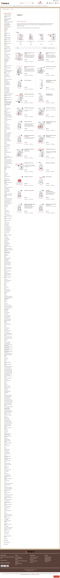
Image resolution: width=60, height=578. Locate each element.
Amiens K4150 (6, 51)
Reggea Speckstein (7, 391)
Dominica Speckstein (7, 132)
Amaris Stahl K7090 (7, 50)
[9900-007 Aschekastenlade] (19, 194)
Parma (5, 340)
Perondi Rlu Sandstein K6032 (8, 355)
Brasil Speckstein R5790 (8, 93)
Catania (5, 118)
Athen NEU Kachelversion (6, 60)
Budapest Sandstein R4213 (7, 95)
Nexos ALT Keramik (7, 305)
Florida (5, 149)
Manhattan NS (6, 259)
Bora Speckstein (7, 89)
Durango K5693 (7, 135)
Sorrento (5, 465)
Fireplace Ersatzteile (7, 13)
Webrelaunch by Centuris (30, 570)
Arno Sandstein (6, 56)
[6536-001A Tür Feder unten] (41, 37)
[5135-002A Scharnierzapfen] (19, 97)
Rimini (5, 393)
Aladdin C (6, 29)
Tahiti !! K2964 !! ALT (7, 469)
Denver (5, 130)
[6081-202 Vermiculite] (19, 125)
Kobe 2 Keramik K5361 (8, 198)
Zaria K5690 (6, 526)
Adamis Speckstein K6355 (7, 16)
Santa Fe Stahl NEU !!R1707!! (7, 436)
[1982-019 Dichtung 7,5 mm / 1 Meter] (19, 70)
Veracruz (5, 513)
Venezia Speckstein (7, 510)
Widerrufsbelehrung (18, 563)
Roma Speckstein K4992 (8, 406)
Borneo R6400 (6, 91)
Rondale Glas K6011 (7, 410)
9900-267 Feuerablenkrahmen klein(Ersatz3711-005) (29, 205)
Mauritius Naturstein (7, 264)
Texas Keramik (6, 480)
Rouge (5, 416)
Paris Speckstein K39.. (8, 336)
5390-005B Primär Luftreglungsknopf (49, 94)
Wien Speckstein (7, 518)
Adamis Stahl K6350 (7, 18)
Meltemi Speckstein (7, 273)
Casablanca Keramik (7, 115)
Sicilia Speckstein (7, 453)
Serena (5, 448)
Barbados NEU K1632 (8, 79)
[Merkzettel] (47, 3)
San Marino (6, 429)
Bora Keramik (6, 88)
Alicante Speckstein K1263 (7, 41)
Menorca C (6, 279)
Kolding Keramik (7, 201)
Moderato (5, 292)
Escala (5, 142)
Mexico (5, 284)
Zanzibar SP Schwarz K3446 (8, 525)
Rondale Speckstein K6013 (7, 413)
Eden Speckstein (7, 139)
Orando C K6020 (7, 315)
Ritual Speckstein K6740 (8, 400)
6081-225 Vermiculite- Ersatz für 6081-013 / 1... (51, 122)
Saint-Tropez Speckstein (8, 422)
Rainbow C (6, 388)
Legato (5, 221)
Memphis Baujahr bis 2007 (7, 277)
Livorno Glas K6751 (7, 229)
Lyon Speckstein (7, 239)
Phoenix (5, 359)
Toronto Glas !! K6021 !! (8, 487)
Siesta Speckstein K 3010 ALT (7, 456)
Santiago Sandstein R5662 (7, 441)
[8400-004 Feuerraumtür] (19, 180)
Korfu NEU (6, 205)
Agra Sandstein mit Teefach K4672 (7, 25)
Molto (5, 293)
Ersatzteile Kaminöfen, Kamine (7, 536)
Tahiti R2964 (6, 471)
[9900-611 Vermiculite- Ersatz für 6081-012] (41, 208)
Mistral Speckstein (7, 291)
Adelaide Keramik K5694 (8, 21)
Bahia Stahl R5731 (7, 76)
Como (5, 122)
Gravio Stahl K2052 (7, 162)
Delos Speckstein (7, 128)
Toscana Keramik (7, 492)
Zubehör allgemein (7, 542)
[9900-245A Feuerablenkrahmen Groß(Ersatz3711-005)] (41, 194)
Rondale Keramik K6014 (8, 411)
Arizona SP (6, 55)
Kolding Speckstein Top (8, 202)
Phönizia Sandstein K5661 (7, 362)
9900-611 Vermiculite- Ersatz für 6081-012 (51, 205)
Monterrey (6, 299)
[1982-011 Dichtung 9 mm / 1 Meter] (31, 37)
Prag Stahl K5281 (7, 374)
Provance (5, 379)
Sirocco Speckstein (7, 460)
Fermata (5, 143)
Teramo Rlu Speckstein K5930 (8, 479)
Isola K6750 (6, 173)
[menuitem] (26, 3)
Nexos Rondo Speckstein (6, 309)
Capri (5, 107)
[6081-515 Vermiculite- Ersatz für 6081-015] (19, 153)
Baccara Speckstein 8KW (7, 72)
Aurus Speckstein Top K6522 (8, 66)
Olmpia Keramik (7, 312)
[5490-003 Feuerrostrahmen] (19, 111)
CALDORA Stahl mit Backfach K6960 (7, 104)
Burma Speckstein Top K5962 (8, 100)
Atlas (5, 64)
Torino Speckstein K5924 (8, 483)
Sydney (5, 468)
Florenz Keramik (7, 148)
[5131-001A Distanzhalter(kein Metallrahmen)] (41, 84)
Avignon (5, 69)
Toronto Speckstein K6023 (7, 490)
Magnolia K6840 (7, 243)
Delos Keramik (6, 127)
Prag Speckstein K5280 (8, 371)
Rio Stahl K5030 (7, 397)
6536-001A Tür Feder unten (41, 41)
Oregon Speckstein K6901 (7, 321)
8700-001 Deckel (49, 176)
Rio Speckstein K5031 (8, 396)
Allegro (5, 45)
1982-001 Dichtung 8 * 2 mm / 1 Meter (20, 42)
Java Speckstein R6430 (8, 187)
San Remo (6, 431)
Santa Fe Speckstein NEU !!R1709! (7, 434)
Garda (5, 154)
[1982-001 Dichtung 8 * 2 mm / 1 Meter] (20, 37)
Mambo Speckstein (7, 258)
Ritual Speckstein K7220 (8, 401)
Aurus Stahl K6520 (7, 67)
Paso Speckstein (7, 343)
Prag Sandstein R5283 (8, 370)
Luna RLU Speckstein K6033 (8, 235)
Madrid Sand (6, 242)
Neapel (5, 301)
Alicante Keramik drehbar (7, 34)
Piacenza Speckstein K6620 (7, 365)
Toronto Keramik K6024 (8, 488)
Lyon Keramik (6, 238)
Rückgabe (17, 562)
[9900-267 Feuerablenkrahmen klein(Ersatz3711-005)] (19, 208)
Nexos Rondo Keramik (8, 307)
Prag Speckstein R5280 (8, 373)
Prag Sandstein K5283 (8, 369)
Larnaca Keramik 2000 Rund (8, 216)
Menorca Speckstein (7, 280)
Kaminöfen (5, 538)
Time (5, 482)
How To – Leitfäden (33, 558)
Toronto (5, 486)
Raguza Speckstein (7, 387)
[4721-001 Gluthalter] (19, 84)
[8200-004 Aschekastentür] (41, 166)
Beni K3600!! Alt (7, 83)
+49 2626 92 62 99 (3, 560)
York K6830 (6, 519)
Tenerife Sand (6, 473)
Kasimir (5, 192)
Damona (5, 126)
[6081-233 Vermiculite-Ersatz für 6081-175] (19, 139)
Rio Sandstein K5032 (7, 395)
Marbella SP (6, 260)
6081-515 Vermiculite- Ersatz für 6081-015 (29, 150)
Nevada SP (6, 303)
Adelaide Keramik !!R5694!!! (7, 20)
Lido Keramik (6, 224)
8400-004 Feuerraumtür (28, 176)
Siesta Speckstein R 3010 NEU (7, 459)
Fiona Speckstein (7, 144)
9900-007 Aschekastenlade (29, 190)
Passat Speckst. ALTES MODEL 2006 (8, 349)
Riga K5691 (6, 392)
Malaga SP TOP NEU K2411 (8, 247)
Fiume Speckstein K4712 (7, 146)
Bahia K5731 (6, 75)
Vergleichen (27, 61)
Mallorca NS (6, 255)
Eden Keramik (6, 138)
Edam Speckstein (7, 136)
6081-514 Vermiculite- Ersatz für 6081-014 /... (51, 136)
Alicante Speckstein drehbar (7, 44)
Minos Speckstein (7, 289)
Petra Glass (6, 358)
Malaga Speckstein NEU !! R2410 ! (8, 250)
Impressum (32, 562)
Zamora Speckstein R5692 (7, 521)
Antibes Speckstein (7, 54)
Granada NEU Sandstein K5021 (8, 158)
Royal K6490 (6, 417)
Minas (5, 288)
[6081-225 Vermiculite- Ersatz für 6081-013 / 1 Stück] (41, 125)
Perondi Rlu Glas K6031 (8, 353)
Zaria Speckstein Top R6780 (7, 529)
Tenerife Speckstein (7, 475)
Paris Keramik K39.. (7, 330)
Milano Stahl (6, 287)
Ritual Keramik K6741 (8, 399)
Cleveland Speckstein (8, 119)
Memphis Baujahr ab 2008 (7, 275)
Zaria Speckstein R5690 (8, 527)
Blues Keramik (6, 87)
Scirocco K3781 (7, 445)
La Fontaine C (6, 210)
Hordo (5, 169)
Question (5, 384)
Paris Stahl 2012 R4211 (8, 338)
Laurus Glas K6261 (7, 220)
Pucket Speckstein (7, 380)
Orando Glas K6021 (7, 316)
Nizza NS (5, 311)
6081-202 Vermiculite (28, 121)
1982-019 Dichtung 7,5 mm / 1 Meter (29, 67)
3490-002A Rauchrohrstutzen (51, 66)
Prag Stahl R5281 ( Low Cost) (8, 376)
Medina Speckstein (7, 270)
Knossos (5, 197)
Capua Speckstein (7, 108)
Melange (5, 272)
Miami (5, 285)
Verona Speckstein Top (8, 514)
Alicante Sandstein (7, 37)
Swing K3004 (6, 467)
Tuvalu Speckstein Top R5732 (8, 505)
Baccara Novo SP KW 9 (8, 70)
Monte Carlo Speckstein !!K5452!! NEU (8, 298)
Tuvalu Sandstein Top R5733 (7, 503)
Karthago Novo (6, 191)
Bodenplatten (6, 540)
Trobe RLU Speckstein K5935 (8, 498)
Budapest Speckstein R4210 (7, 98)
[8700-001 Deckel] (41, 180)
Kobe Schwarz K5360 (8, 200)
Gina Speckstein (7, 156)
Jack (5, 177)
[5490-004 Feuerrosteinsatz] (41, 111)
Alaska (5, 30)
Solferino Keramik (7, 463)
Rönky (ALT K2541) (7, 420)
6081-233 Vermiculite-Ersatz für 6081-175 (29, 136)
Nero (5, 302)
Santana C (6, 438)
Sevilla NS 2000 (7, 449)
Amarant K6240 (6, 46)
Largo (5, 213)
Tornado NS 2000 (7, 484)
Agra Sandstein (6, 23)
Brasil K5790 (6, 92)
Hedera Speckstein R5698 (7, 168)
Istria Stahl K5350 (7, 176)
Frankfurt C (6, 150)
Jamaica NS (6, 184)
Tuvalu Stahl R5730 (7, 506)
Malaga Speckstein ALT (8, 248)
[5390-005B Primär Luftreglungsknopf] (41, 97)
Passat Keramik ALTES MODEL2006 (8, 345)
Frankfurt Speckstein (7, 152)
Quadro (5, 383)
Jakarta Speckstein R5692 (7, 181)
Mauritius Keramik (7, 263)
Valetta (5, 509)
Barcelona (6, 80)
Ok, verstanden (56, 576)
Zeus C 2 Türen (6, 531)
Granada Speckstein (7, 159)
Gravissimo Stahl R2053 (8, 163)
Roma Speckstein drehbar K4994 (7, 408)
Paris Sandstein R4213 (8, 333)
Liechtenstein (6, 225)
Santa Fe (5, 432)
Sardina (5, 444)
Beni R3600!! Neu (7, 84)
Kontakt (16, 559)
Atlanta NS (6, 61)
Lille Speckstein (7, 228)
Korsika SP (6, 206)
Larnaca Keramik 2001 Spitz (8, 218)
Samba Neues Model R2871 (7, 428)
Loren (5, 233)
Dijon (5, 131)
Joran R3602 (6, 188)
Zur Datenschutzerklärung (35, 574)
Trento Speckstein (7, 496)
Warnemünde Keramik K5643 (8, 516)
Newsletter (32, 559)
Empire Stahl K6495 (7, 140)
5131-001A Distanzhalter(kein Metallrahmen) (51, 81)
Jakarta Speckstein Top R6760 (8, 183)
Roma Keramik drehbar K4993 (8, 405)
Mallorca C (6, 254)
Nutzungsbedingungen (19, 558)
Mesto (5, 283)
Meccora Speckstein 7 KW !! (8, 269)
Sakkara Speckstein (7, 424)
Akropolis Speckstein (7, 26)
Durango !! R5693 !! (7, 134)
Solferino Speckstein (7, 464)
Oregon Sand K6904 (7, 319)
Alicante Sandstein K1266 (7, 39)
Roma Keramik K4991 (8, 403)
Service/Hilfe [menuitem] (56, 0)
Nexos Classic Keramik (8, 306)
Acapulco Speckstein (7, 14)
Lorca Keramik (6, 232)
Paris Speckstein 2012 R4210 (8, 335)
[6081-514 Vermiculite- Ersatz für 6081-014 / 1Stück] (41, 139)
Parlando (5, 339)
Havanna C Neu (7, 166)
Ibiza (5, 171)
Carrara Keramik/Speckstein (7, 114)
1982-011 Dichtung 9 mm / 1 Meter (31, 42)
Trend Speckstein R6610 (8, 494)
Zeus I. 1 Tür (6, 532)
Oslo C (5, 326)
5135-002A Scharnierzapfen (29, 94)
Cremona (5, 123)
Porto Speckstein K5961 (8, 366)
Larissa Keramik (7, 214)
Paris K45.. (6, 329)
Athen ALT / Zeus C (7, 58)
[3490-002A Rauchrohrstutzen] (41, 70)
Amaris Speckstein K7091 (7, 48)
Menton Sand (6, 281)
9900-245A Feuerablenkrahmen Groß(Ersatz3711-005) (50, 191)
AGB (16, 564)
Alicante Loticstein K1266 (7, 36)
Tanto (5, 472)
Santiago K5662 (7, 439)
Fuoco (5, 153)
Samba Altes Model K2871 (7, 426)
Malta (5, 256)
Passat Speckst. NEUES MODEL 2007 (8, 352)
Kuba (5, 209)
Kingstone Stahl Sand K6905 (8, 196)
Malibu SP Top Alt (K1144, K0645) (7, 252)
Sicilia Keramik (6, 452)
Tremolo (5, 493)
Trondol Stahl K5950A (8, 499)
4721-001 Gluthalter (27, 80)
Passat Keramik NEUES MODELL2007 (8, 347)
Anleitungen (6, 544)
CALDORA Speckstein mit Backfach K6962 (8, 102)
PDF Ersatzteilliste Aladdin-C (22, 21)
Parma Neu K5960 (7, 342)
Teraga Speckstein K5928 (7, 477)
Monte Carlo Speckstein (8, 296)
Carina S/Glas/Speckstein (7, 112)
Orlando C (6, 322)
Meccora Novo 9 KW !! (8, 267)
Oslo (5, 325)
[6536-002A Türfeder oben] (51, 37)
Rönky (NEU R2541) (7, 421)
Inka (5, 172)
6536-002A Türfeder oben (51, 41)
